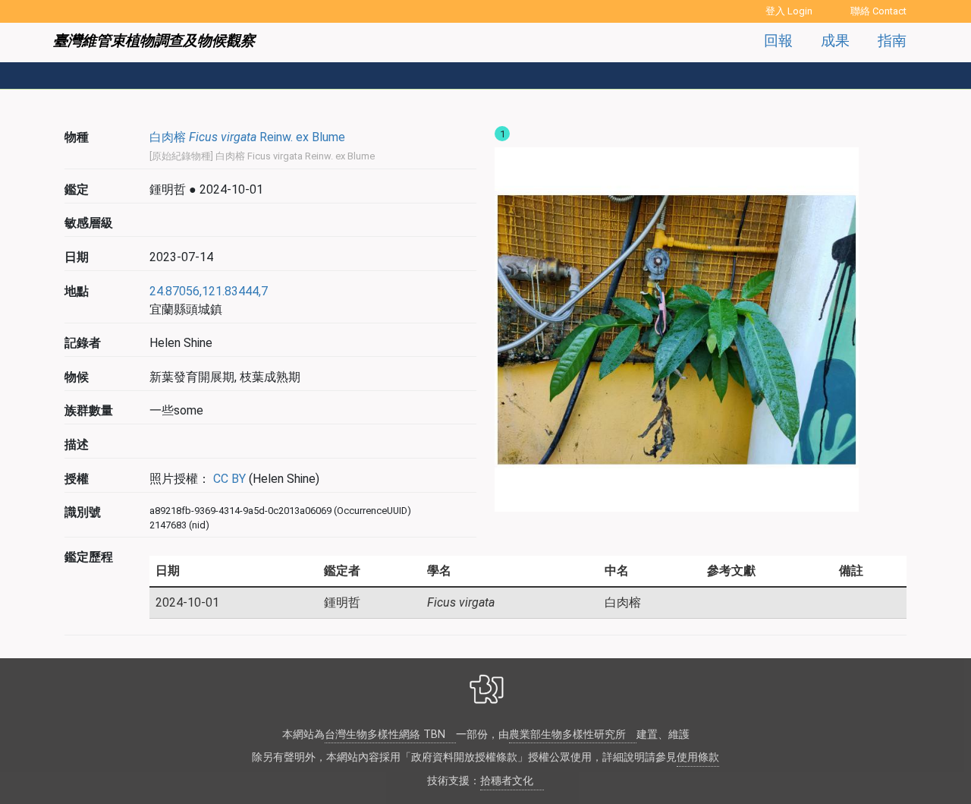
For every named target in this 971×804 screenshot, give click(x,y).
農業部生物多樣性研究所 (567, 734)
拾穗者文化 (506, 780)
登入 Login (788, 11)
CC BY (228, 478)
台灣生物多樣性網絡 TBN (385, 734)
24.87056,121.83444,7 (208, 291)
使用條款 (698, 757)
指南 (892, 40)
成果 (835, 40)
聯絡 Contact (878, 11)
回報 (778, 40)
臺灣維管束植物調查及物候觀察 (154, 40)
